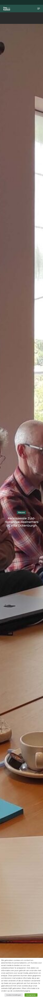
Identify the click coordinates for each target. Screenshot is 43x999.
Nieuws (21, 512)
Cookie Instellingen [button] (13, 995)
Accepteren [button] (31, 995)
